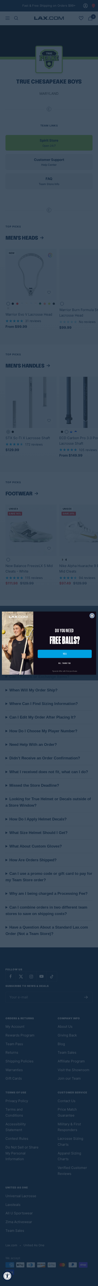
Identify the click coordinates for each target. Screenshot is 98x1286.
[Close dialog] (92, 615)
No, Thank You (65, 663)
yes (65, 653)
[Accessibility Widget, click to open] (7, 1276)
